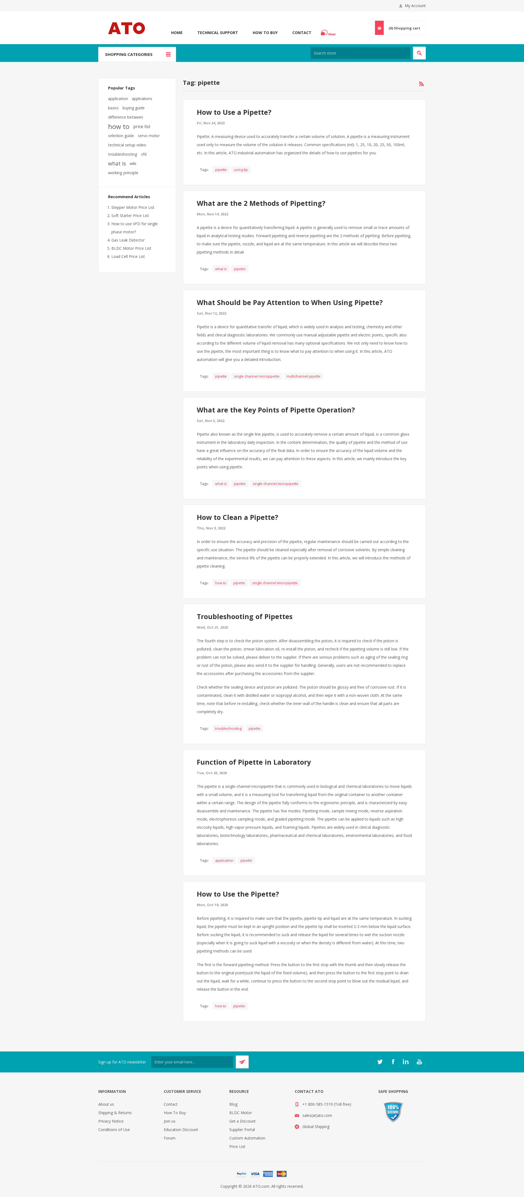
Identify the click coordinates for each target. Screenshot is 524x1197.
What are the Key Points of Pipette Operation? (276, 410)
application (224, 860)
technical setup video (127, 144)
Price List (237, 1146)
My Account (415, 5)
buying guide (134, 107)
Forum (169, 1138)
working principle (123, 172)
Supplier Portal (242, 1129)
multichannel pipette (303, 376)
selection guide (121, 135)
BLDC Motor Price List (131, 248)
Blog (233, 1104)
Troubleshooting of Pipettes (245, 616)
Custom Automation (247, 1138)
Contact (301, 32)
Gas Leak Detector (128, 240)
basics (113, 107)
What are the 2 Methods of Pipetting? (261, 203)
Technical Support (217, 32)
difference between (125, 117)
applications (142, 98)
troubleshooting (228, 728)
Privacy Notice (111, 1121)
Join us (169, 1121)
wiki (133, 163)
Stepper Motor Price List (132, 207)
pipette (221, 169)
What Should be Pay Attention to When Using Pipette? (290, 302)
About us (106, 1104)
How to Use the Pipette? (238, 894)
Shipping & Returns (115, 1112)
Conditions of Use (114, 1129)
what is (221, 268)
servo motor (149, 135)
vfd (144, 154)
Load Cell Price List (128, 256)
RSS (421, 84)
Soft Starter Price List (130, 215)
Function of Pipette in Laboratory (254, 762)
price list (141, 126)
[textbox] (360, 53)
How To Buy (265, 32)
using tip (241, 169)
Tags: (204, 169)
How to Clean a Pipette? (237, 517)
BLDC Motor (240, 1112)
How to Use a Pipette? (234, 112)
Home (177, 32)
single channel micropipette (256, 376)
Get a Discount (242, 1121)
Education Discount (181, 1129)
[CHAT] (329, 33)
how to (220, 582)
